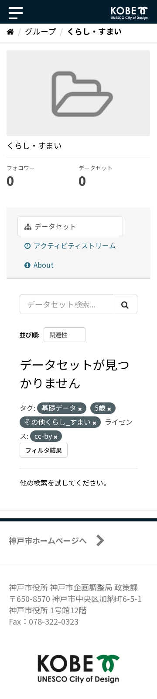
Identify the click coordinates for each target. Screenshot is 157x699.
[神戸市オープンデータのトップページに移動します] (129, 13)
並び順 (29, 334)
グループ (40, 31)
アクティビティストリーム (74, 245)
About (43, 264)
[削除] (80, 408)
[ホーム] (10, 31)
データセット (54, 226)
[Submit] (125, 304)
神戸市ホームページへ (48, 540)
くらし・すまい (94, 31)
